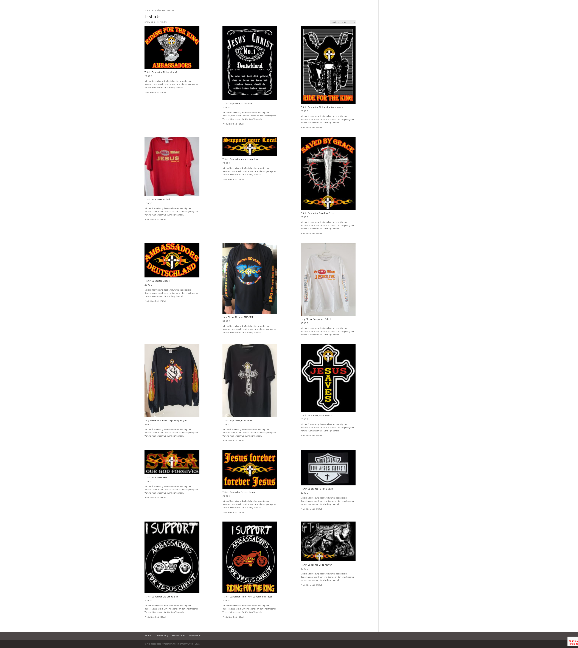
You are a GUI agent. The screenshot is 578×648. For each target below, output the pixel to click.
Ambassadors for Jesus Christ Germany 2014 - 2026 (173, 643)
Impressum (194, 635)
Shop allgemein (158, 10)
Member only (161, 635)
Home (147, 10)
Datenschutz (178, 635)
